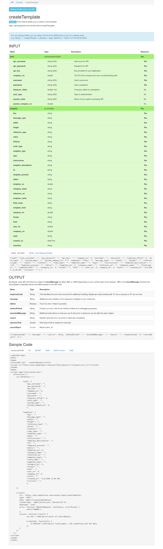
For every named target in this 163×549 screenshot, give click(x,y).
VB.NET (38, 350)
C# (29, 350)
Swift (47, 350)
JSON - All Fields (18, 253)
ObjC (71, 350)
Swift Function (59, 350)
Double (33, 327)
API (12, 2)
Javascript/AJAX (17, 350)
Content (19, 2)
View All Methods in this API (23, 9)
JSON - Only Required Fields (40, 253)
